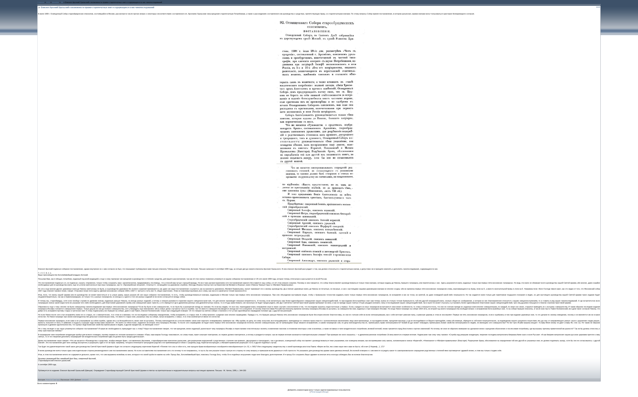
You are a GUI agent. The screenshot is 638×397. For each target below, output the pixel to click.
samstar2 (85, 380)
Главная (40, 2)
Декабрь (55, 2)
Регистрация (316, 392)
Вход (325, 392)
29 (62, 2)
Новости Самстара (52, 380)
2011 (48, 2)
